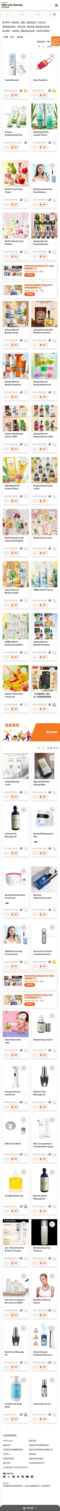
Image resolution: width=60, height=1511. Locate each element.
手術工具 (42, 22)
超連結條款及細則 (36, 1458)
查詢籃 (30, 1508)
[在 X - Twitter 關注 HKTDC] (9, 1476)
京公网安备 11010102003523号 (15, 1467)
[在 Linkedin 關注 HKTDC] (13, 1476)
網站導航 (6, 1463)
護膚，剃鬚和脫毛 (28, 22)
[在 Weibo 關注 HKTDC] (18, 1476)
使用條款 (32, 1454)
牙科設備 (21, 26)
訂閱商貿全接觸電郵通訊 (13, 1450)
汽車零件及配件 (43, 31)
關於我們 (32, 1441)
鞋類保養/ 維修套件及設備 (38, 26)
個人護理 (6, 31)
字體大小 (6, 1454)
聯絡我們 (6, 1445)
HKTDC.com (8, 1441)
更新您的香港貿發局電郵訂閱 (40, 1450)
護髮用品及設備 (27, 31)
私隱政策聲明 (8, 1458)
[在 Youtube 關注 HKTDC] (27, 1476)
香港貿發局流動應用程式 (39, 1445)
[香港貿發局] (30, 1437)
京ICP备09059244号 (37, 1463)
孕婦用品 (15, 22)
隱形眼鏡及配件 (9, 26)
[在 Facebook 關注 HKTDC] (4, 1476)
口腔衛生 (15, 31)
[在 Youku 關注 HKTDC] (32, 1476)
